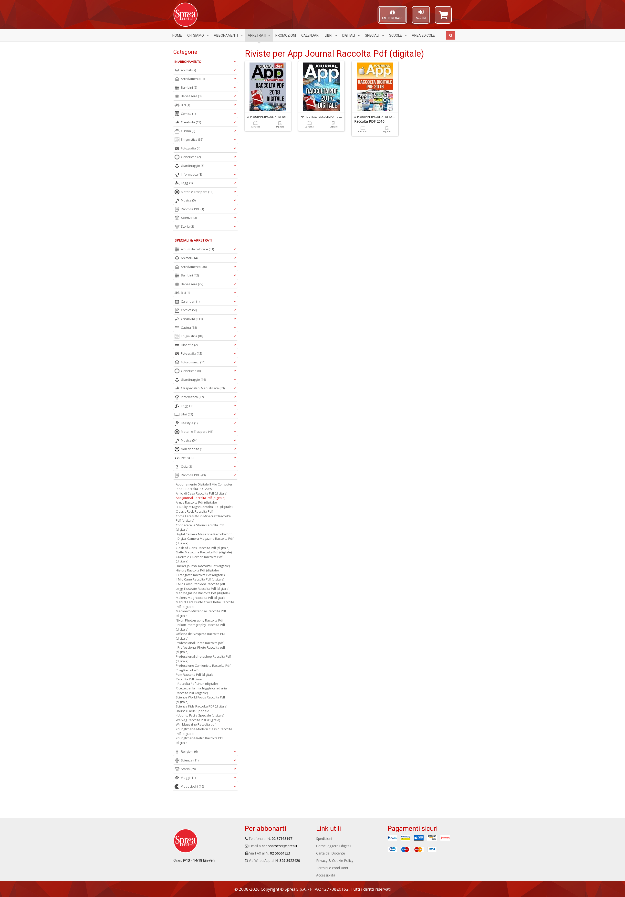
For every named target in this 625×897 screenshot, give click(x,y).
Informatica (191, 174)
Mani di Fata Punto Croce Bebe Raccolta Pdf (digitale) (205, 604)
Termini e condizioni (332, 867)
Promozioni (285, 35)
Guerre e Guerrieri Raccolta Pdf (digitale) (199, 559)
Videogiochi (192, 786)
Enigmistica (192, 139)
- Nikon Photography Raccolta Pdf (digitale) (200, 627)
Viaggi (188, 777)
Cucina (188, 131)
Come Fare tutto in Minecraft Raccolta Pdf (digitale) (203, 518)
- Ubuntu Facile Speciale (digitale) (200, 715)
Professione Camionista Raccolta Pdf (203, 665)
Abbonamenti (226, 35)
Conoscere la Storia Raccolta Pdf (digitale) (200, 527)
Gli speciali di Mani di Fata (203, 388)
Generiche (191, 157)
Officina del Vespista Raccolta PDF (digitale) (201, 636)
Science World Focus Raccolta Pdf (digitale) (200, 699)
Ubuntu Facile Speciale (192, 711)
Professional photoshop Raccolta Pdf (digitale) (203, 658)
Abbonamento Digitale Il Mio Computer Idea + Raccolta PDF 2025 (204, 486)
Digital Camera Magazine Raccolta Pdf (204, 534)
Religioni (189, 751)
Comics (188, 113)
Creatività (191, 122)
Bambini (189, 87)
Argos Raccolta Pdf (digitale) (196, 502)
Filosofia (189, 345)
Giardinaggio (192, 165)
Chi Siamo (196, 35)
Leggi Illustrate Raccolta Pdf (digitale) (202, 588)
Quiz (186, 466)
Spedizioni (324, 838)
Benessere (191, 96)
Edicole (423, 35)
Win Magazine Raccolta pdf (196, 724)
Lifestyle (189, 423)
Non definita (192, 449)
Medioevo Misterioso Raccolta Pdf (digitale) (201, 613)
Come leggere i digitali (333, 846)
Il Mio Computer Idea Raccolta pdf (200, 584)
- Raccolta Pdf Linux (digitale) (197, 683)
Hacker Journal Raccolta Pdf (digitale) (203, 566)
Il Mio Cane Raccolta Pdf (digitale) (200, 579)
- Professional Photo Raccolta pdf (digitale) (200, 649)
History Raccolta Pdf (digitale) (197, 570)
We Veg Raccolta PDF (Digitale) (198, 720)
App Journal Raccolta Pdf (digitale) (200, 498)
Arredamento (193, 78)
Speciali (372, 35)
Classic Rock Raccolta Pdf (194, 511)
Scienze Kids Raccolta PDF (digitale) (201, 706)
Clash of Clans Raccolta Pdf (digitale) (202, 548)
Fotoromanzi (193, 362)
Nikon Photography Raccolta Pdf (199, 620)
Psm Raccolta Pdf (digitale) (195, 674)
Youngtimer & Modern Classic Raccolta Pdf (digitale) (204, 731)
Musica (188, 200)
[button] (443, 17)
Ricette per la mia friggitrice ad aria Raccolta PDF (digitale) (201, 690)
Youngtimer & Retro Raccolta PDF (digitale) (200, 740)
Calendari (310, 35)
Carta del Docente (330, 853)
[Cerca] (450, 35)
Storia (187, 226)
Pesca (187, 457)
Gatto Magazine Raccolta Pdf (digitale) (204, 552)
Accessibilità (325, 875)
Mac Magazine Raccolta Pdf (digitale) (202, 593)
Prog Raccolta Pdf (189, 670)
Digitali (349, 35)
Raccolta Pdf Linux (189, 679)
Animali (188, 70)
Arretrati (257, 35)
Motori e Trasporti (197, 192)
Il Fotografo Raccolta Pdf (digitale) (200, 575)
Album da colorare (197, 249)
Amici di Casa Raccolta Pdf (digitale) (201, 493)
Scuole (396, 35)
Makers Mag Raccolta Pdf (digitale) (201, 597)
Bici (185, 105)
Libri (329, 35)
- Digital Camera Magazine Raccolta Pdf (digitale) (204, 540)
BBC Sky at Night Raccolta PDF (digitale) (204, 507)
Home (177, 35)
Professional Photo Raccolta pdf (199, 643)
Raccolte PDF (192, 209)
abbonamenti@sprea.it (279, 846)
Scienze (189, 217)
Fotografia (190, 148)
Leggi (187, 183)
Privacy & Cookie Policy (334, 860)
